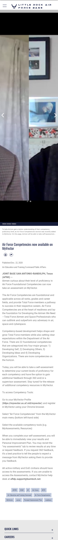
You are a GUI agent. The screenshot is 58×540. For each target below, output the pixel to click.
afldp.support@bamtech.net (25, 479)
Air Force (35, 490)
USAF (22, 490)
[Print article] (5, 255)
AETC (43, 490)
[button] (5, 6)
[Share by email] (11, 255)
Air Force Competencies (42, 495)
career (18, 500)
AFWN (15, 490)
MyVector (10, 500)
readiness (48, 500)
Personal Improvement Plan (33, 500)
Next (55, 115)
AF (28, 490)
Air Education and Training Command (19, 495)
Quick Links (11, 529)
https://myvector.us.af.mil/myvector (22, 403)
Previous (3, 115)
